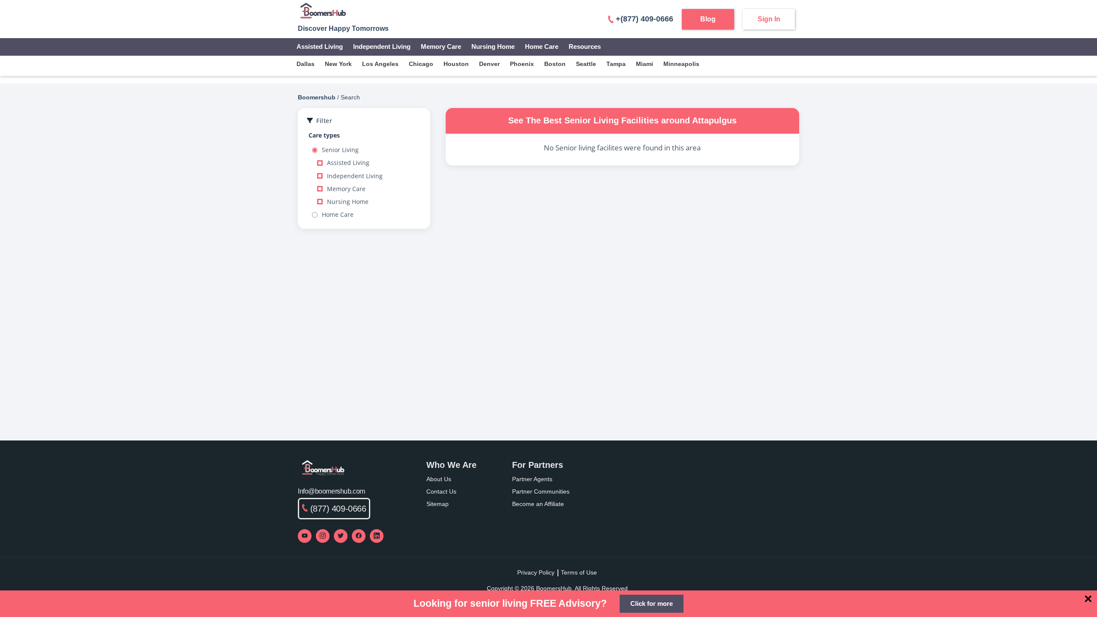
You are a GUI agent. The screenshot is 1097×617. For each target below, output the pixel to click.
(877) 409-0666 (338, 508)
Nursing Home (493, 46)
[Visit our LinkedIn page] (377, 536)
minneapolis (681, 63)
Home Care (541, 46)
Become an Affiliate (538, 503)
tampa (616, 63)
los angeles (380, 63)
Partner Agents (532, 479)
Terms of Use (579, 572)
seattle (586, 63)
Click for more (651, 603)
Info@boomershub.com (331, 491)
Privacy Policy (535, 572)
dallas (306, 63)
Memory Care (441, 46)
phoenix (522, 63)
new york (338, 63)
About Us (438, 479)
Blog (708, 19)
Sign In (769, 19)
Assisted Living (320, 46)
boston (555, 63)
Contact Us (441, 491)
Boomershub (317, 97)
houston (456, 63)
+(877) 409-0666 (644, 19)
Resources (585, 46)
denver (489, 63)
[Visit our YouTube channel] (305, 536)
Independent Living (382, 46)
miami (644, 63)
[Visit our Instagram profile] (323, 536)
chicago (421, 63)
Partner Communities (540, 491)
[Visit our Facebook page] (359, 536)
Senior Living (340, 150)
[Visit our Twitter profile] (341, 536)
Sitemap (437, 503)
